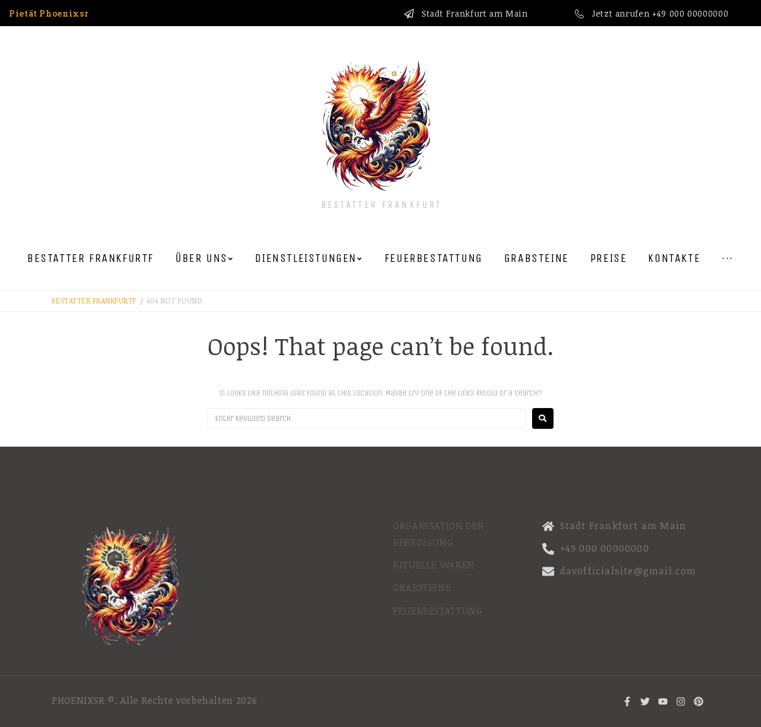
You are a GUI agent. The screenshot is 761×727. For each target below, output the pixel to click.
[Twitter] (645, 701)
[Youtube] (663, 701)
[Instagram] (680, 701)
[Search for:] (366, 418)
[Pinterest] (698, 701)
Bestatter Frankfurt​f (94, 300)
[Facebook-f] (627, 701)
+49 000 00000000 (690, 13)
